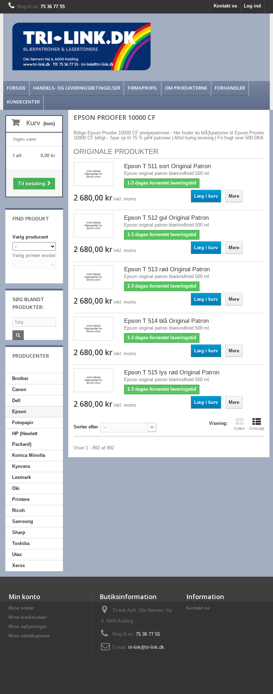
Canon (19, 389)
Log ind (252, 6)
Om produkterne (186, 88)
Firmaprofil (142, 88)
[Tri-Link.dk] (103, 46)
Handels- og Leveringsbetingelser (76, 88)
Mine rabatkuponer (29, 636)
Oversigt (256, 428)
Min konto (24, 596)
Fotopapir (22, 422)
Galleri (239, 428)
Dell (16, 400)
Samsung (22, 521)
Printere (21, 499)
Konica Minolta (28, 455)
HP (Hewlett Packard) (24, 439)
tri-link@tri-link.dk (146, 647)
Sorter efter (86, 426)
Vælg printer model (33, 255)
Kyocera (21, 466)
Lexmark (21, 477)
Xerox (18, 565)
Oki (16, 488)
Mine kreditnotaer (28, 617)
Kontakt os (225, 6)
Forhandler (230, 88)
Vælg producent (30, 237)
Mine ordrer (21, 608)
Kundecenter (23, 101)
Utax (17, 554)
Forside (16, 88)
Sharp (18, 532)
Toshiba (21, 543)
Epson (19, 411)
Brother (20, 378)
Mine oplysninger (28, 626)
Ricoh (18, 510)
